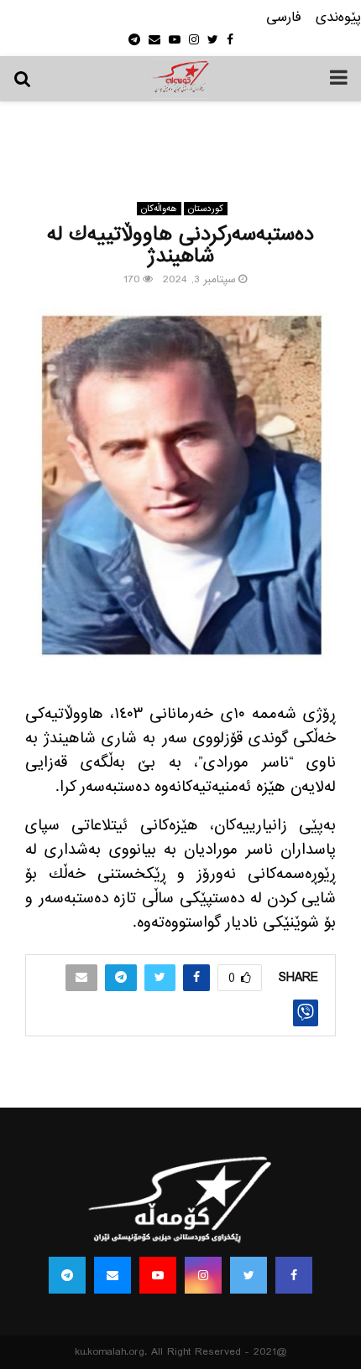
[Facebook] (293, 1275)
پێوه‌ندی (338, 18)
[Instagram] (203, 1275)
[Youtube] (157, 1275)
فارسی (283, 18)
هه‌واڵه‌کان (159, 208)
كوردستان (205, 208)
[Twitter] (248, 1275)
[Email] (112, 1275)
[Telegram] (67, 1275)
